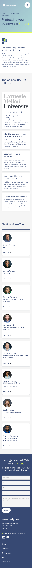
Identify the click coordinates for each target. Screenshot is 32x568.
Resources (6, 553)
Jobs (4, 557)
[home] (9, 5)
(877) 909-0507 (7, 525)
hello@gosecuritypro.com (10, 523)
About (4, 544)
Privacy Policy (6, 561)
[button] (27, 5)
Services (5, 548)
